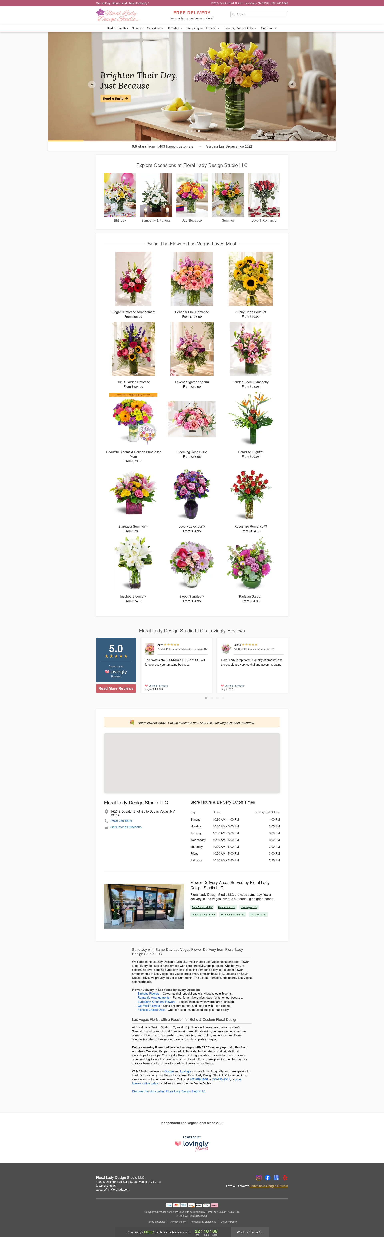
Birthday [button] (174, 28)
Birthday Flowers (149, 993)
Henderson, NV (226, 907)
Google (169, 1071)
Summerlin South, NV (232, 914)
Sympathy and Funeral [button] (202, 28)
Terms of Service (156, 1221)
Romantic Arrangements (154, 997)
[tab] (192, 131)
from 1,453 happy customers (163, 146)
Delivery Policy (229, 1221)
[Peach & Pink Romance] (150, 649)
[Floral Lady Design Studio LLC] (125, 15)
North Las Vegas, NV (203, 914)
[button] (206, 698)
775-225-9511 (221, 1079)
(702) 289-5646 (121, 820)
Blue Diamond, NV (202, 907)
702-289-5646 (199, 1079)
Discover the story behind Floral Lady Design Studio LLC (169, 1091)
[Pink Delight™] (226, 648)
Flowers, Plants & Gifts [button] (239, 28)
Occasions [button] (154, 28)
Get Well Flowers (149, 1005)
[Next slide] (292, 84)
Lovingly (185, 1071)
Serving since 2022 (229, 146)
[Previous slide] (92, 84)
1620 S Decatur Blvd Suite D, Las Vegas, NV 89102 (128, 1182)
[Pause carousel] (186, 131)
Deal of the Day (117, 28)
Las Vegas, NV (249, 907)
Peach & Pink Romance (168, 648)
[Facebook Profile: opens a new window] (267, 1177)
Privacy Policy (178, 1221)
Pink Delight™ (240, 648)
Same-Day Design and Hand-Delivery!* (123, 3)
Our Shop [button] (267, 28)
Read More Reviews (115, 688)
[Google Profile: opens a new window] (276, 1177)
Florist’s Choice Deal (151, 1009)
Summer (137, 28)
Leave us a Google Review (269, 1186)
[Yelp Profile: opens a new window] (285, 1177)
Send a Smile (113, 98)
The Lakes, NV (258, 914)
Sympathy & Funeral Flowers (156, 1001)
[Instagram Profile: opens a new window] (259, 1177)
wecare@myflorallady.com (112, 1189)
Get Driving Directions (126, 827)
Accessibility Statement (203, 1221)
